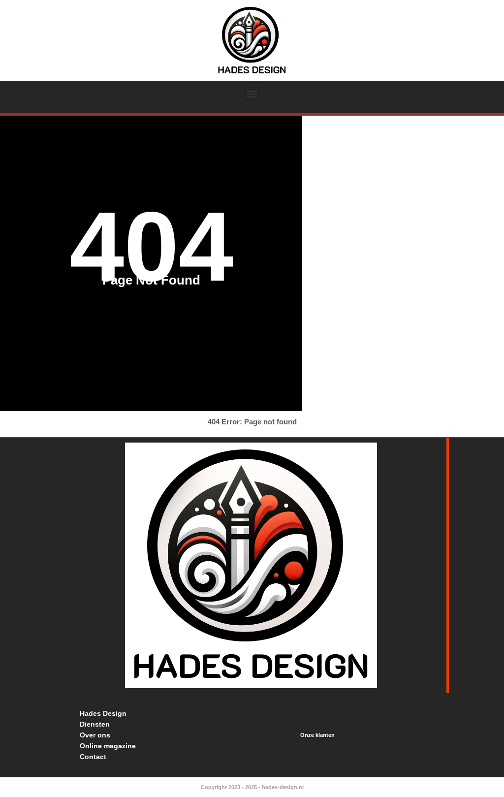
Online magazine (108, 746)
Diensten (95, 724)
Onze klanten (317, 735)
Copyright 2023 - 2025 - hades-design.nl (252, 787)
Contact (93, 757)
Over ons (95, 735)
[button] (252, 94)
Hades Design (103, 713)
